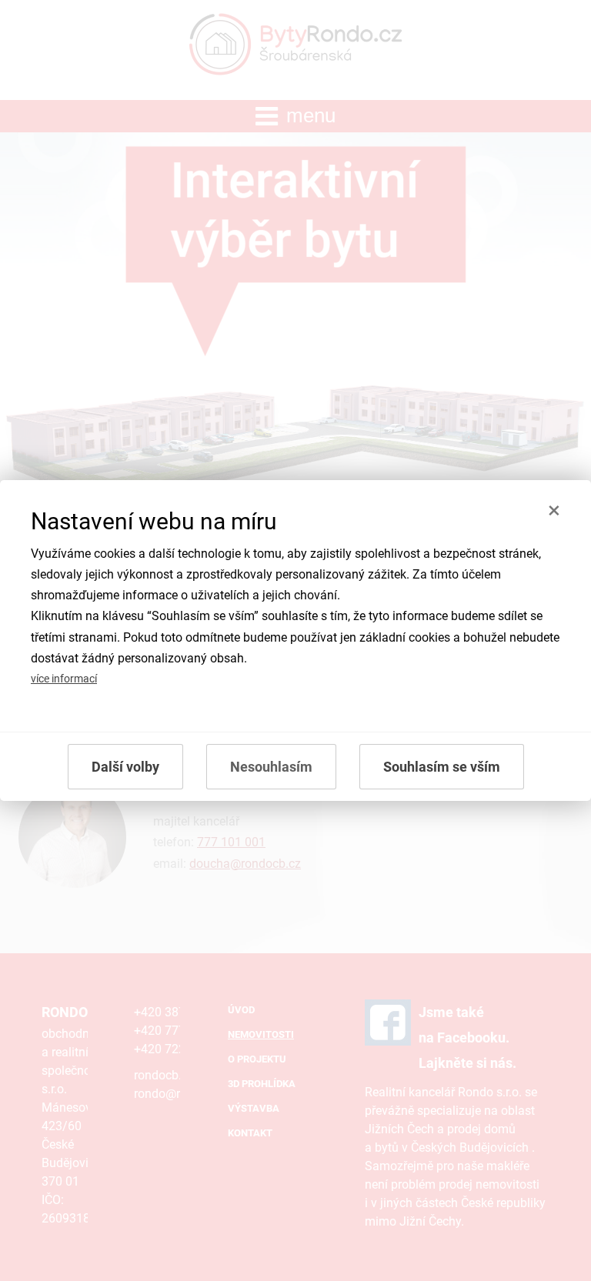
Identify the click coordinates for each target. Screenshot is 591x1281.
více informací (64, 679)
